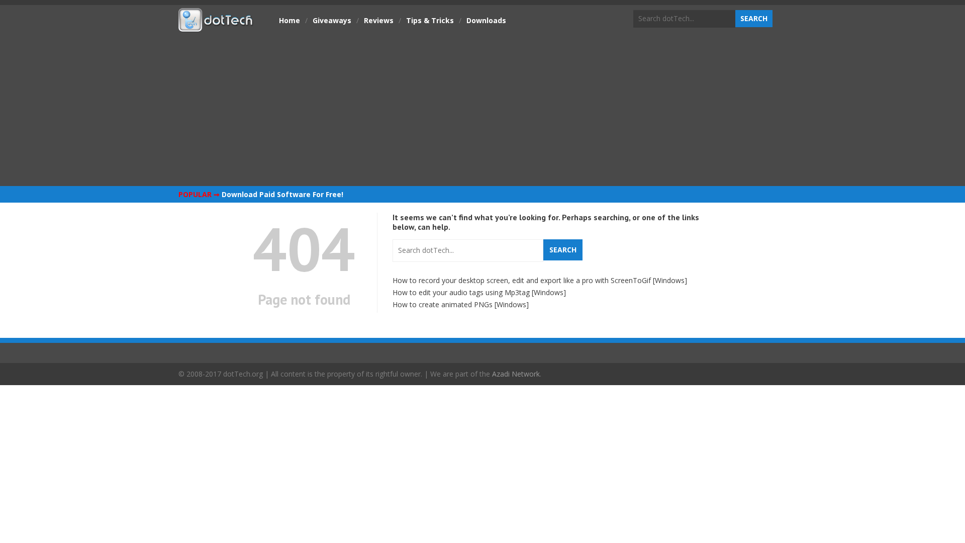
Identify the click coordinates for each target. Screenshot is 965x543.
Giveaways (332, 20)
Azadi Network (516, 374)
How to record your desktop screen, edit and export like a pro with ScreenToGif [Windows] (540, 280)
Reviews (379, 20)
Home (289, 20)
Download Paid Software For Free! (282, 194)
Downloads (486, 20)
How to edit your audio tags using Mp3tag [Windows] (479, 292)
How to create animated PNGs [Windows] (461, 304)
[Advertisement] (482, 108)
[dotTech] (216, 26)
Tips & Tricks (430, 20)
